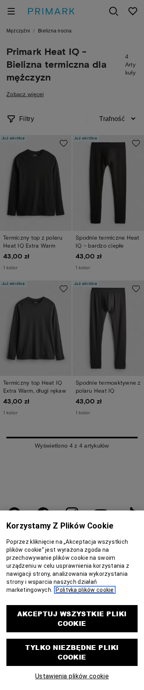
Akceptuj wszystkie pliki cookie (72, 618)
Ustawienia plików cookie (72, 676)
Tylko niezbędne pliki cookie (71, 652)
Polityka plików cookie (85, 590)
